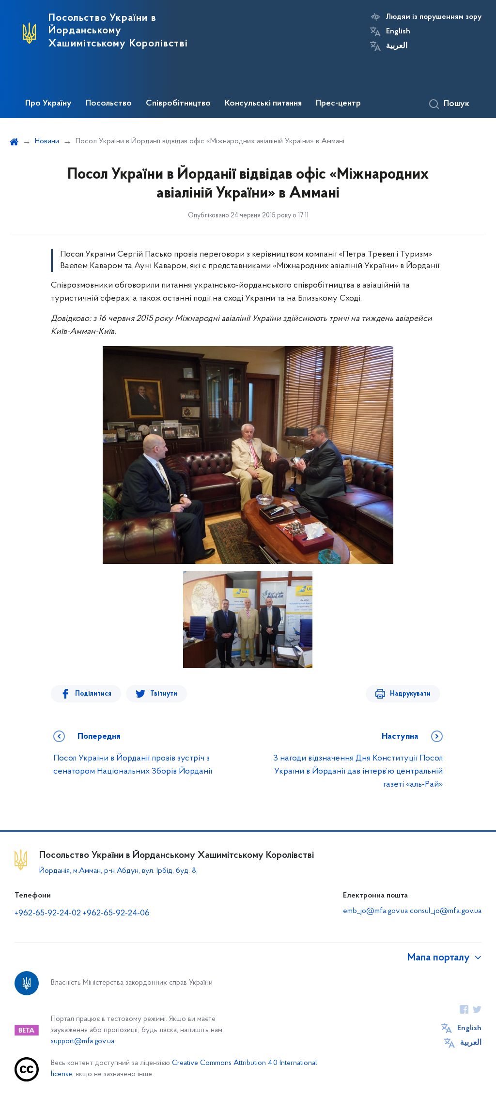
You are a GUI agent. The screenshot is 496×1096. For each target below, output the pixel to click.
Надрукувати (410, 694)
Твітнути (163, 694)
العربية (396, 46)
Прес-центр (338, 103)
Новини (47, 141)
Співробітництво (178, 103)
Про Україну (48, 103)
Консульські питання (263, 103)
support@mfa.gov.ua (82, 1041)
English (398, 31)
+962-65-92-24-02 (48, 913)
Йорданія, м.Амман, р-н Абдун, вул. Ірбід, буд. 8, (118, 871)
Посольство (109, 103)
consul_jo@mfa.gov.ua (445, 911)
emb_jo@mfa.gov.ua (375, 911)
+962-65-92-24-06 (116, 913)
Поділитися (93, 694)
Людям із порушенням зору (433, 17)
